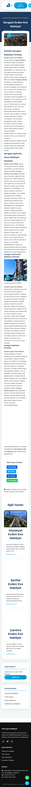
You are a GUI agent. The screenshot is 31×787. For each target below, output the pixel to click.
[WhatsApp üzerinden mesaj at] (27, 778)
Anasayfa (5, 18)
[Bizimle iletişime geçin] (27, 783)
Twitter (12, 471)
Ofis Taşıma (9, 697)
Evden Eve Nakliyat (11, 693)
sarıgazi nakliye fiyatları (16, 491)
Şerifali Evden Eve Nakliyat (15, 584)
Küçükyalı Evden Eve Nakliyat (15, 534)
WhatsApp (13, 480)
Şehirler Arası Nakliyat (12, 704)
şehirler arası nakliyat (19, 213)
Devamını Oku (10, 554)
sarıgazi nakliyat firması (13, 489)
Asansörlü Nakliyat (8, 760)
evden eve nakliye (15, 133)
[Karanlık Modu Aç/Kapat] (11, 5)
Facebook (13, 467)
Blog (10, 18)
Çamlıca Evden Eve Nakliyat (15, 633)
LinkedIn (12, 476)
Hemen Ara (15, 677)
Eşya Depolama (10, 700)
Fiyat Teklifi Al (20, 5)
